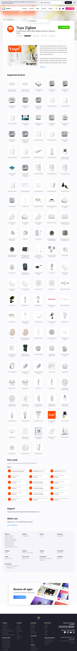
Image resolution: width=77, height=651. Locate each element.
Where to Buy (19, 631)
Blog (18, 632)
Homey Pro (4, 627)
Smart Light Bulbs (6, 647)
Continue (68, 2)
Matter (46, 632)
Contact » (42, 552)
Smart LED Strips (6, 645)
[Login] (59, 8)
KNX (45, 629)
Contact (18, 638)
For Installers (33, 647)
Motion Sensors (5, 640)
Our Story (19, 627)
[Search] (56, 8)
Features (31, 8)
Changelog (33, 631)
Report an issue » (9, 558)
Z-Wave (46, 625)
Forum (32, 640)
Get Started (33, 625)
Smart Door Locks (6, 641)
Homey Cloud (5, 625)
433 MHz (46, 631)
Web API (32, 629)
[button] (51, 2)
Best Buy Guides (6, 637)
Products (24, 8)
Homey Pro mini (5, 629)
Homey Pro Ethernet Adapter (8, 634)
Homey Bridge (5, 632)
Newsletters (19, 636)
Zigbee (46, 627)
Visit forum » (60, 552)
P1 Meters (47, 643)
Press (18, 634)
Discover (43, 8)
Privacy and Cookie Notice (64, 640)
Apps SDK (33, 627)
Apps (37, 8)
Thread (46, 634)
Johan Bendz (60, 536)
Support (50, 8)
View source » (25, 558)
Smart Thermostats (6, 643)
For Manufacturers (34, 649)
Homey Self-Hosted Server (8, 631)
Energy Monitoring (48, 641)
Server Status (33, 632)
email (38, 512)
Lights (6, 552)
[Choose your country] (63, 8)
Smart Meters (5, 649)
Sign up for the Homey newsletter (69, 623)
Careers (18, 625)
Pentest (32, 641)
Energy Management (49, 640)
